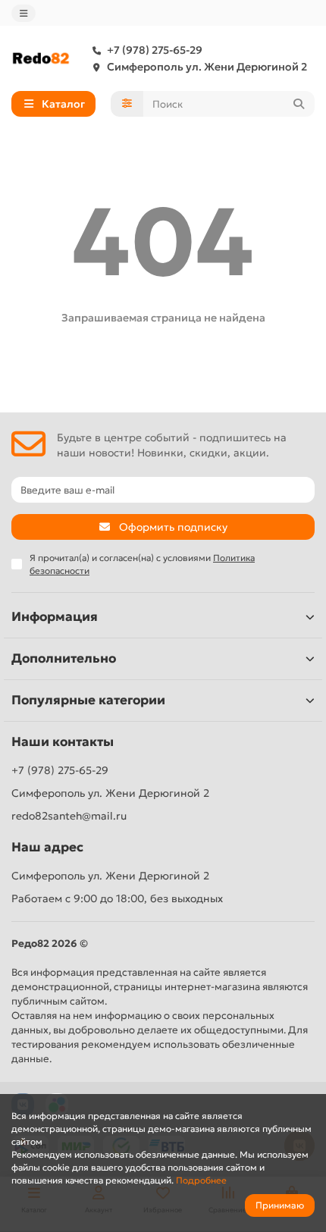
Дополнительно (63, 658)
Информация (54, 617)
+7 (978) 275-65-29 (154, 50)
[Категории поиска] (127, 104)
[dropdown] (23, 13)
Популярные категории (88, 700)
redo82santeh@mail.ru (69, 816)
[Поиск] (299, 104)
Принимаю (279, 1205)
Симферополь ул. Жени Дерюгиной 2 (207, 67)
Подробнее (201, 1180)
